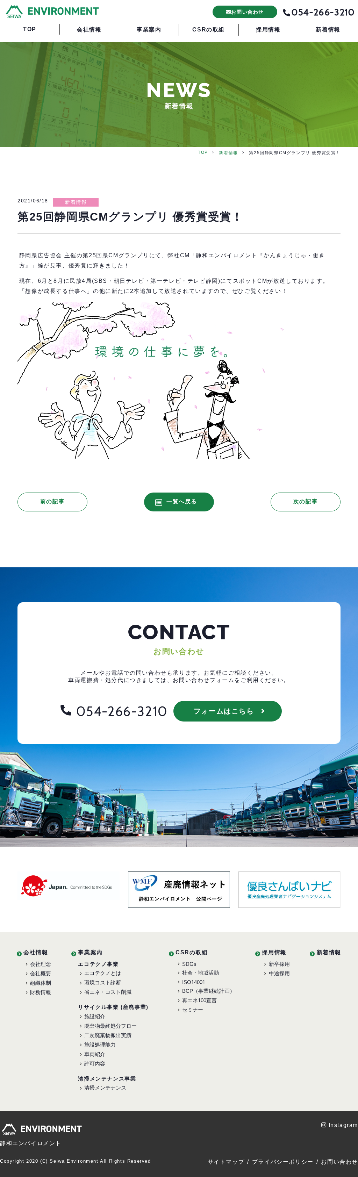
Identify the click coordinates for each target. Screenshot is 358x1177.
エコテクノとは (102, 973)
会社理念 (40, 964)
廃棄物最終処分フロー (110, 1026)
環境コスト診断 (102, 982)
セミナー (192, 1010)
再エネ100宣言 (199, 1000)
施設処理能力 (100, 1045)
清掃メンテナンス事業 (107, 1079)
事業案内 (90, 952)
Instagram (343, 1125)
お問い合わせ (339, 1162)
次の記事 (305, 501)
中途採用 (279, 973)
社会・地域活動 (200, 973)
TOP (203, 152)
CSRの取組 (192, 952)
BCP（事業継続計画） (208, 991)
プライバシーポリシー (283, 1162)
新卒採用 (279, 964)
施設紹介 (94, 1016)
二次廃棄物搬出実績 (107, 1035)
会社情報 (35, 952)
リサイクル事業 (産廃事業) (113, 1007)
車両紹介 (94, 1054)
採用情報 (274, 952)
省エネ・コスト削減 (107, 992)
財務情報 (40, 992)
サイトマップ (226, 1162)
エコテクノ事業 (98, 964)
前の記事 (52, 501)
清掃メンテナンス (105, 1088)
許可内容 (94, 1064)
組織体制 (40, 983)
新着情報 (228, 152)
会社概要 (40, 973)
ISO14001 (193, 982)
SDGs (189, 964)
